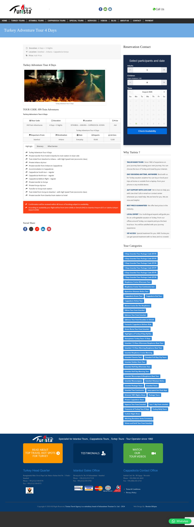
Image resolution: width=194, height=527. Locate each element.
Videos (104, 20)
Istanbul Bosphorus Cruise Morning (138, 353)
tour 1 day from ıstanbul (159, 404)
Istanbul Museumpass (133, 381)
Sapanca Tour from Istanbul (135, 404)
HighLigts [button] (28, 146)
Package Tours (154, 395)
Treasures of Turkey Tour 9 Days (137, 409)
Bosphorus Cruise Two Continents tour (140, 287)
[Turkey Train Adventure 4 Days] (64, 101)
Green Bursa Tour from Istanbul (137, 329)
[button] (180, 521)
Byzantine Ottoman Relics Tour (136, 291)
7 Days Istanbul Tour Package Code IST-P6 (140, 277)
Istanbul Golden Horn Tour (135, 362)
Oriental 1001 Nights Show (135, 395)
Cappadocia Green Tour (134, 296)
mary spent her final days (157, 390)
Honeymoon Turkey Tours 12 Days (137, 339)
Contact (137, 20)
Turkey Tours (18, 20)
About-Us (124, 20)
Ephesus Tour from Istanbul (135, 315)
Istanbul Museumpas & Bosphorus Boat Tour (142, 376)
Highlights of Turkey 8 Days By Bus (138, 334)
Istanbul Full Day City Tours (156, 357)
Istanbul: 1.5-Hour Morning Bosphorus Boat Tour (143, 348)
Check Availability (147, 131)
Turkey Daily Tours (160, 409)
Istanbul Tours (36, 20)
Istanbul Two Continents (134, 390)
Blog (113, 20)
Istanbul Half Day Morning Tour (137, 371)
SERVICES (92, 20)
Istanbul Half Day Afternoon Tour (137, 367)
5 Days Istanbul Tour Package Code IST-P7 (140, 268)
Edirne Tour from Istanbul (135, 310)
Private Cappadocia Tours (134, 400)
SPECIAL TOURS (77, 20)
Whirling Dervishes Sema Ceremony (138, 419)
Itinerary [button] (40, 146)
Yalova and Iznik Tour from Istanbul (138, 423)
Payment (149, 20)
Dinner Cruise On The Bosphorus (137, 306)
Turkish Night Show (132, 414)
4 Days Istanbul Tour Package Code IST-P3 (140, 259)
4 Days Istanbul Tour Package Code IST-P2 (140, 254)
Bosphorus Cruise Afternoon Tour (137, 282)
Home (4, 20)
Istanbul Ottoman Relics (154, 381)
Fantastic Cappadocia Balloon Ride (138, 324)
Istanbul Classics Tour (133, 357)
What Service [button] (52, 146)
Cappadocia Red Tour (154, 296)
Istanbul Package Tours (134, 386)
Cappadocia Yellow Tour (134, 301)
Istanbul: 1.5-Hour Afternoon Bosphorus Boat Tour (144, 343)
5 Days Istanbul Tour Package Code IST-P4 (140, 263)
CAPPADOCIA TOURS (56, 20)
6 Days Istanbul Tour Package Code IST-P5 (140, 273)
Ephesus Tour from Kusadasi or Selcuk (139, 320)
